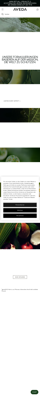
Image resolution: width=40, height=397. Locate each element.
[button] (34, 392)
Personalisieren (20, 205)
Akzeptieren (20, 215)
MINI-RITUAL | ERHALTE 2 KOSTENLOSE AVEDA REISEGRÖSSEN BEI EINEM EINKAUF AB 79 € (20, 3)
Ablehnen (20, 210)
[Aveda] (20, 9)
